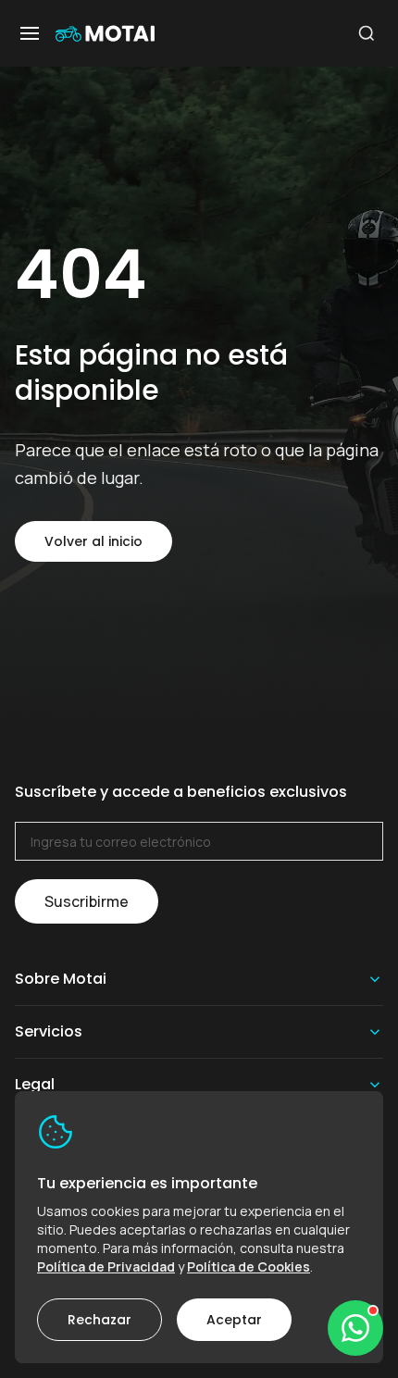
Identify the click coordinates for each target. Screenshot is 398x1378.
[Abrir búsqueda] (366, 33)
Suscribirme (86, 901)
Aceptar (234, 1319)
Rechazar (99, 1319)
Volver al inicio (93, 541)
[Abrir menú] (29, 33)
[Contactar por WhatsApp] (355, 1328)
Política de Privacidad (106, 1266)
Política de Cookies (248, 1266)
